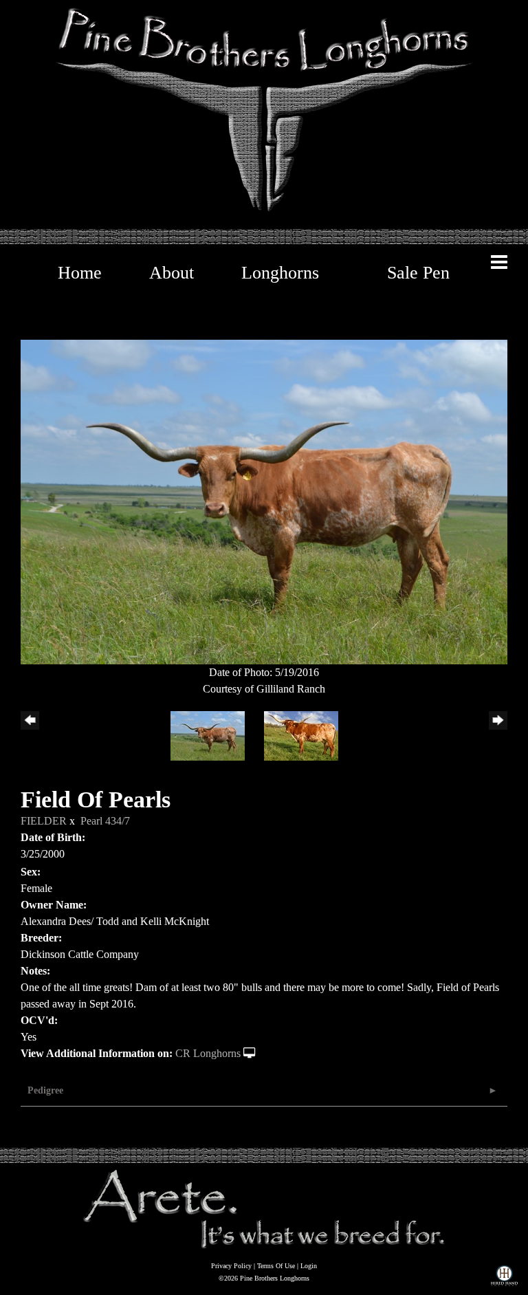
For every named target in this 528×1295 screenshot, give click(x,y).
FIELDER (44, 821)
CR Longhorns (208, 1053)
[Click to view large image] (264, 501)
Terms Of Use (276, 1266)
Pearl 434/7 (105, 821)
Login (308, 1266)
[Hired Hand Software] (504, 1278)
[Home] (264, 1208)
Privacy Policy (231, 1266)
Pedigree (45, 1090)
